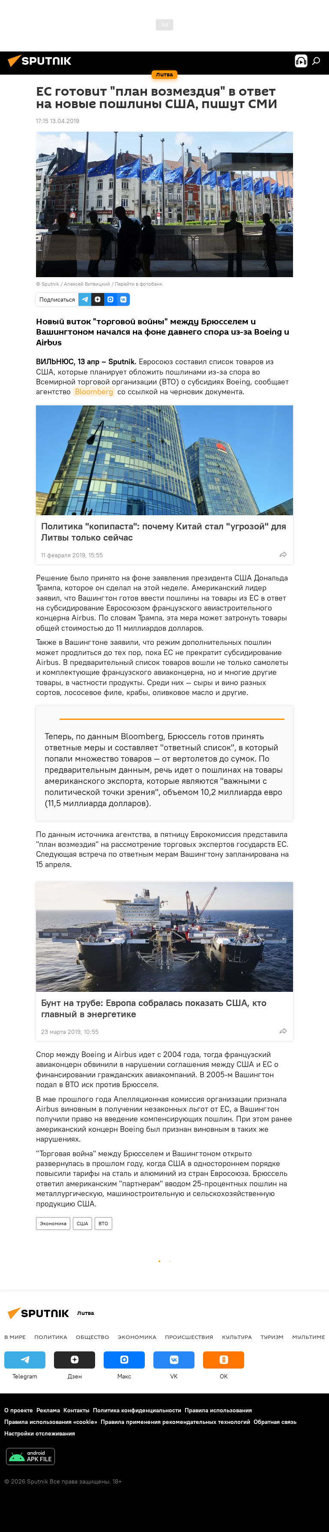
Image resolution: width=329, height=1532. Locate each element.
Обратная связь (275, 1422)
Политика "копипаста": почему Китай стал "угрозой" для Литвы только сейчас (163, 531)
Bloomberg (94, 391)
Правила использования (218, 1410)
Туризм (272, 1337)
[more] (283, 554)
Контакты (76, 1410)
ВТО (103, 1223)
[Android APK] (30, 1457)
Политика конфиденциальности (137, 1410)
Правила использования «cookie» (50, 1422)
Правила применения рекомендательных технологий (175, 1422)
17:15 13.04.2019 (57, 121)
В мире (15, 1337)
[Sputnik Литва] (42, 68)
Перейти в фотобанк (138, 284)
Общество (92, 1337)
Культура (237, 1337)
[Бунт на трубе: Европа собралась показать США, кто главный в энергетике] (164, 937)
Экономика (53, 1223)
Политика (50, 1337)
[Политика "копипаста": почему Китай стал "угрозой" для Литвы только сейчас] (164, 460)
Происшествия (189, 1337)
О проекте (18, 1410)
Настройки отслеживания (39, 1433)
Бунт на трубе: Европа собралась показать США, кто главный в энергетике (153, 1008)
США (82, 1223)
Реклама (48, 1410)
